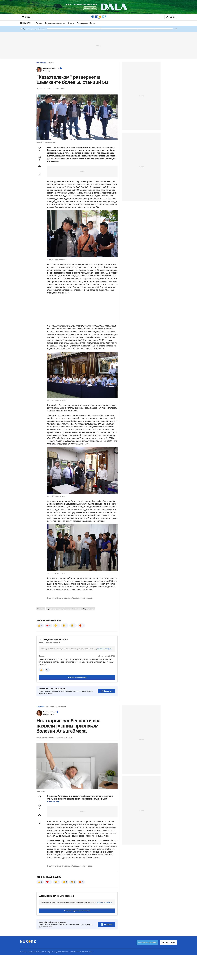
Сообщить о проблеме (147, 942)
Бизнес (92, 23)
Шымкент (40, 609)
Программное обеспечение (55, 23)
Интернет (71, 23)
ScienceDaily (53, 802)
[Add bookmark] (39, 174)
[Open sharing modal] (39, 166)
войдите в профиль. (104, 649)
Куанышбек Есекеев (73, 609)
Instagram (108, 691)
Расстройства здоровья (56, 706)
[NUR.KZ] (98, 17)
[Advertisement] (98, 45)
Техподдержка (82, 23)
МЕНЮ (27, 17)
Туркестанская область (55, 609)
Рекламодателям (168, 942)
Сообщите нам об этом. (83, 598)
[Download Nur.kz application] (98, 7)
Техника (39, 23)
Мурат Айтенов (89, 609)
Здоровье (40, 706)
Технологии (25, 23)
